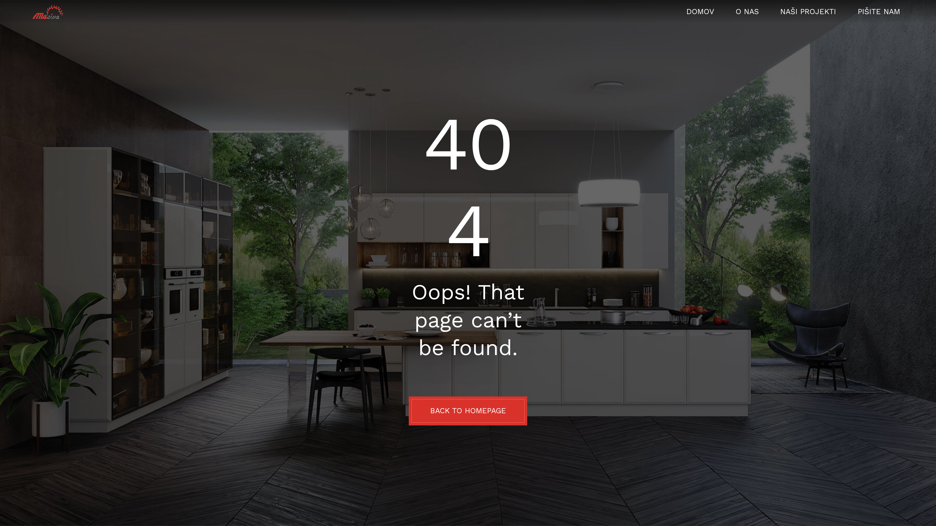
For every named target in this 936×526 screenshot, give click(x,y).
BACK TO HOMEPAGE (468, 410)
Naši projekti (808, 12)
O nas (747, 12)
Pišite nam (879, 12)
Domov (700, 12)
